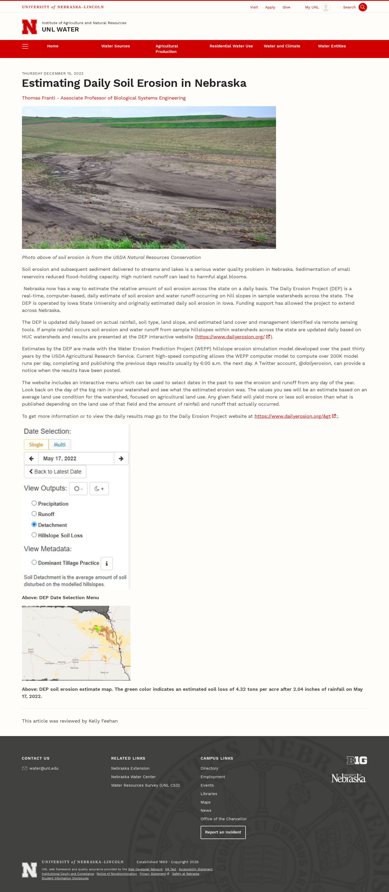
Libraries (209, 793)
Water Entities (332, 46)
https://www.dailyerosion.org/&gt (293, 416)
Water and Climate (282, 46)
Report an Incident (223, 832)
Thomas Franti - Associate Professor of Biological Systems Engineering (104, 98)
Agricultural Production (167, 49)
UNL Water (60, 29)
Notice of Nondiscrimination (117, 874)
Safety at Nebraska (185, 874)
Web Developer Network (145, 869)
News (206, 810)
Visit (254, 7)
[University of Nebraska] (349, 777)
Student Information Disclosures (65, 878)
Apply (270, 7)
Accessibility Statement (196, 869)
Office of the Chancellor (224, 819)
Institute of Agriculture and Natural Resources (84, 23)
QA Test (170, 869)
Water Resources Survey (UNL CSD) (145, 785)
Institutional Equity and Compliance (68, 874)
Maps (206, 802)
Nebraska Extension (130, 768)
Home (52, 46)
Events (207, 785)
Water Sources (115, 46)
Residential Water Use (231, 46)
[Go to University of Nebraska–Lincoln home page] (29, 26)
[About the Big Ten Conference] (357, 760)
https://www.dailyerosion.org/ (230, 336)
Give (286, 7)
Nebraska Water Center (133, 776)
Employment (213, 776)
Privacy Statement (153, 874)
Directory (209, 768)
